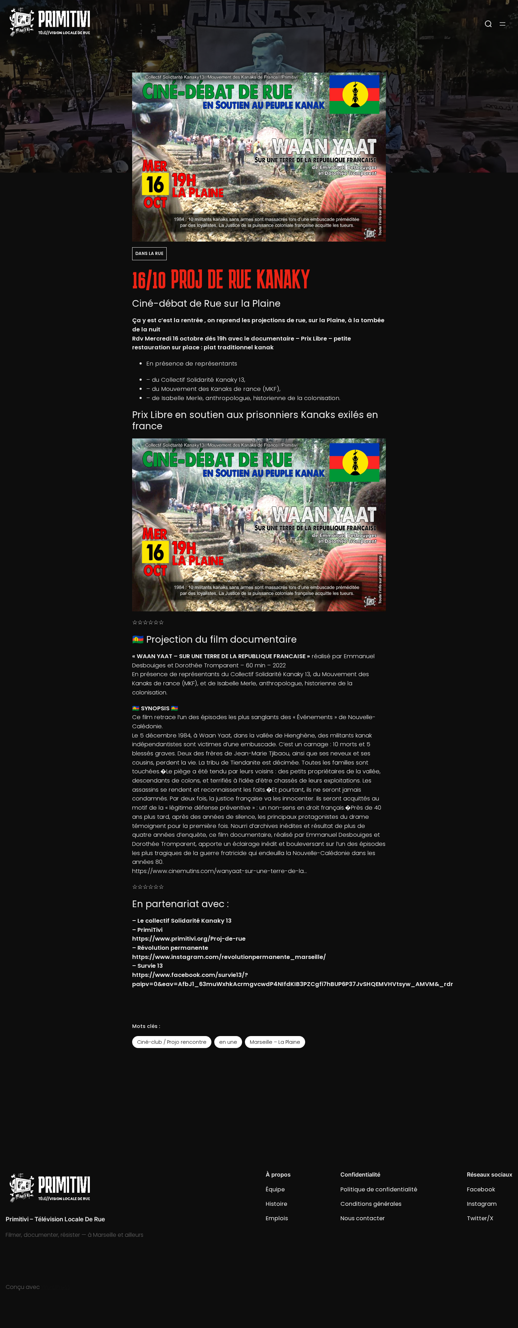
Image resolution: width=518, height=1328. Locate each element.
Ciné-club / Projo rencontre (171, 1042)
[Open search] (488, 24)
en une (228, 1042)
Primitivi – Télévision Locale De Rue (55, 1219)
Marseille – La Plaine (275, 1042)
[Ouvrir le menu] (502, 24)
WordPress (55, 1287)
